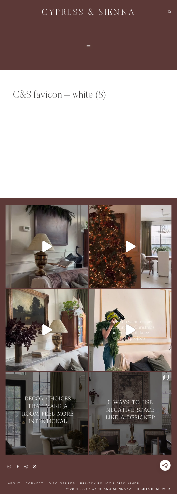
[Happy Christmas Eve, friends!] (130, 246)
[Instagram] (9, 466)
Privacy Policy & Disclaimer (109, 483)
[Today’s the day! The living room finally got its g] (47, 330)
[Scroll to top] (11, 475)
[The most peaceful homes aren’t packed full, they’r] (130, 413)
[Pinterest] (26, 466)
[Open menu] (88, 46)
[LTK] (34, 466)
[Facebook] (17, 466)
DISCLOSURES (62, 483)
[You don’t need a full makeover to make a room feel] (47, 413)
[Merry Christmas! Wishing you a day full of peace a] (47, 246)
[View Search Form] (169, 12)
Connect (35, 483)
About (14, 483)
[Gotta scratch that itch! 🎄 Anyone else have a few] (130, 330)
